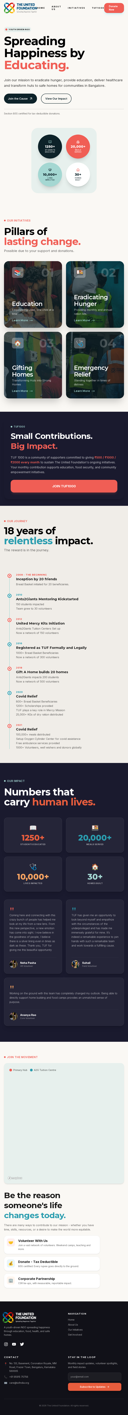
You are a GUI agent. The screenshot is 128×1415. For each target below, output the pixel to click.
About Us (56, 7)
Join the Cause (18, 98)
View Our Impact (56, 98)
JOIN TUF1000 (64, 486)
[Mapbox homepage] (15, 1178)
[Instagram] (6, 1344)
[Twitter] (22, 1344)
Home (41, 8)
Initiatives (76, 8)
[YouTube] (14, 1344)
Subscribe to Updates (93, 1386)
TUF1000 (98, 8)
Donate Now (113, 8)
